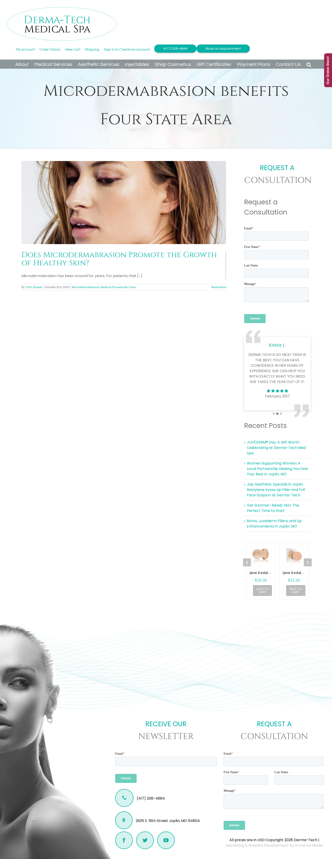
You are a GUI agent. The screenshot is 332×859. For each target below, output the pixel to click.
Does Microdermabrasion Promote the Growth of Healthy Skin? (119, 259)
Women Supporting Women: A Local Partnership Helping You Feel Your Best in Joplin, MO (277, 469)
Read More (218, 287)
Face (132, 287)
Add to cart (262, 590)
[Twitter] (145, 840)
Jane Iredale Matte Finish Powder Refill (261, 572)
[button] (308, 64)
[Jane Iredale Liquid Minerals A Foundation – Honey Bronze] (294, 556)
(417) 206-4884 (175, 48)
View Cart (72, 49)
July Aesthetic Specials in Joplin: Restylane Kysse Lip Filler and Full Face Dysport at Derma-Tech (276, 490)
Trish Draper (34, 287)
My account (25, 49)
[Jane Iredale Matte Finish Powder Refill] (261, 556)
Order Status (49, 49)
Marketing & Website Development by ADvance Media (274, 845)
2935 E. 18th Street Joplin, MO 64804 (167, 820)
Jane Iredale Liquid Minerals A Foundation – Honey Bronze (294, 572)
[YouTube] (166, 840)
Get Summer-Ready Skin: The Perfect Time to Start (273, 508)
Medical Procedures (114, 287)
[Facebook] (124, 840)
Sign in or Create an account (127, 49)
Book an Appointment (223, 48)
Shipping (92, 49)
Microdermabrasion (85, 287)
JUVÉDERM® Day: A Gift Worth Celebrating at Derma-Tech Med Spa (276, 448)
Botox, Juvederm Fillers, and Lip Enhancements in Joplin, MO (274, 523)
